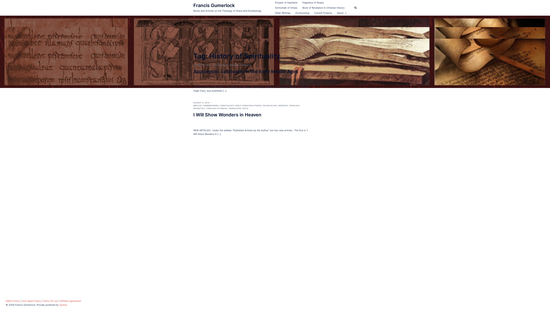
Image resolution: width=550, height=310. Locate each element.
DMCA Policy (13, 301)
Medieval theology (240, 65)
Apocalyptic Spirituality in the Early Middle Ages (245, 71)
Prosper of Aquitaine (286, 2)
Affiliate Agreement (70, 301)
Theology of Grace (216, 108)
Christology (227, 105)
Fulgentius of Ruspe (313, 2)
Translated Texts (238, 108)
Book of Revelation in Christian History (323, 7)
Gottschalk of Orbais (286, 7)
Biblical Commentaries (206, 105)
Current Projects (323, 12)
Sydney (63, 304)
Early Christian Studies (248, 105)
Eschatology (221, 65)
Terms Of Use (50, 301)
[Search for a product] (355, 8)
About (340, 12)
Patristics (199, 108)
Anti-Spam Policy (31, 301)
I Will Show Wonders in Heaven (227, 115)
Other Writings (282, 12)
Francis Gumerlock (214, 5)
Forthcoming (302, 12)
